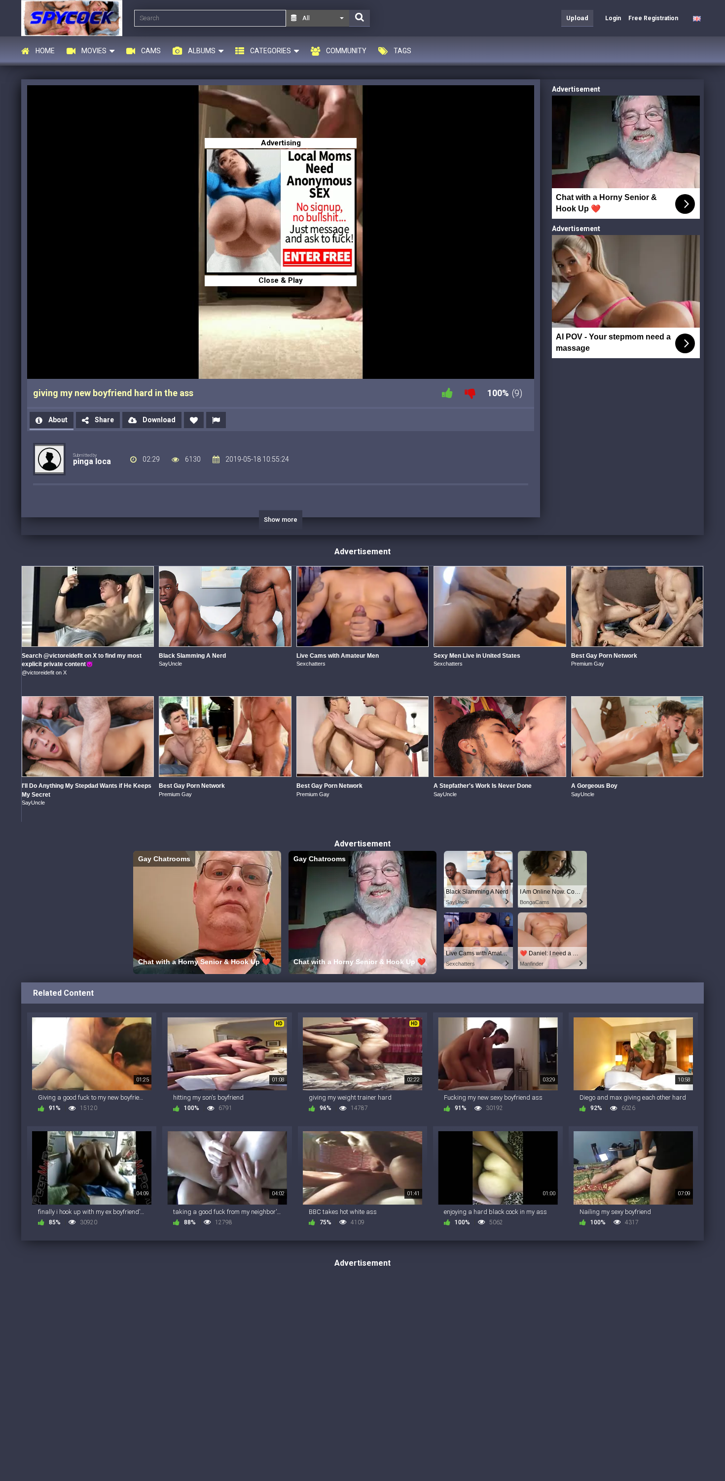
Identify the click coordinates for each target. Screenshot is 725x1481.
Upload (577, 18)
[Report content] (216, 420)
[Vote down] (470, 393)
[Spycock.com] (75, 18)
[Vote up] (447, 393)
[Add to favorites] (194, 420)
